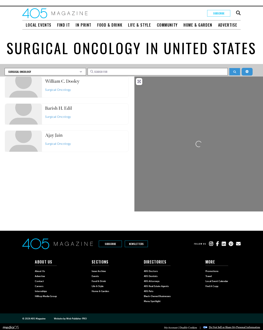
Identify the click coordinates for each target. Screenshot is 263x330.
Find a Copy (211, 286)
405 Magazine (38, 318)
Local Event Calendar (216, 281)
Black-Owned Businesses (157, 296)
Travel (208, 276)
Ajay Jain (54, 135)
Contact (39, 281)
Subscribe (218, 13)
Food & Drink (109, 25)
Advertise (227, 25)
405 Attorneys (151, 281)
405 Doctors (151, 271)
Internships (41, 291)
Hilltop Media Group (46, 296)
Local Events (38, 25)
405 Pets (148, 291)
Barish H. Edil (58, 108)
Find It (63, 25)
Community (167, 25)
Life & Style (139, 25)
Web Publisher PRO (76, 318)
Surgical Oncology (58, 90)
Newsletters (136, 244)
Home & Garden (197, 25)
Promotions (211, 271)
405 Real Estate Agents (156, 286)
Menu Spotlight (152, 301)
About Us (40, 271)
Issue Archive (99, 271)
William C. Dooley (62, 81)
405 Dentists (150, 276)
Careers (39, 286)
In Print (83, 25)
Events (95, 276)
